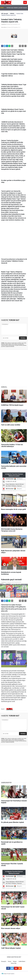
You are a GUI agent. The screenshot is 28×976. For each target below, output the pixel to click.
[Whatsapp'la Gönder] (9, 46)
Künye (9, 961)
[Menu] (25, 2)
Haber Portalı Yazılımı (9, 973)
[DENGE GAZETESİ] (6, 2)
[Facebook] (2, 46)
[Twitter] (5, 46)
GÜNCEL (12, 13)
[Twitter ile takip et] (12, 968)
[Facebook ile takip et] (8, 968)
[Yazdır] (12, 46)
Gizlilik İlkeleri (22, 961)
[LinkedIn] (7, 46)
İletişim (15, 961)
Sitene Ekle (13, 963)
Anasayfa (5, 13)
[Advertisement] (14, 237)
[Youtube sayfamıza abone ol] (16, 968)
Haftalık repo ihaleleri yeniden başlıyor (16, 7)
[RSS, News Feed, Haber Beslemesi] (20, 968)
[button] (20, 46)
